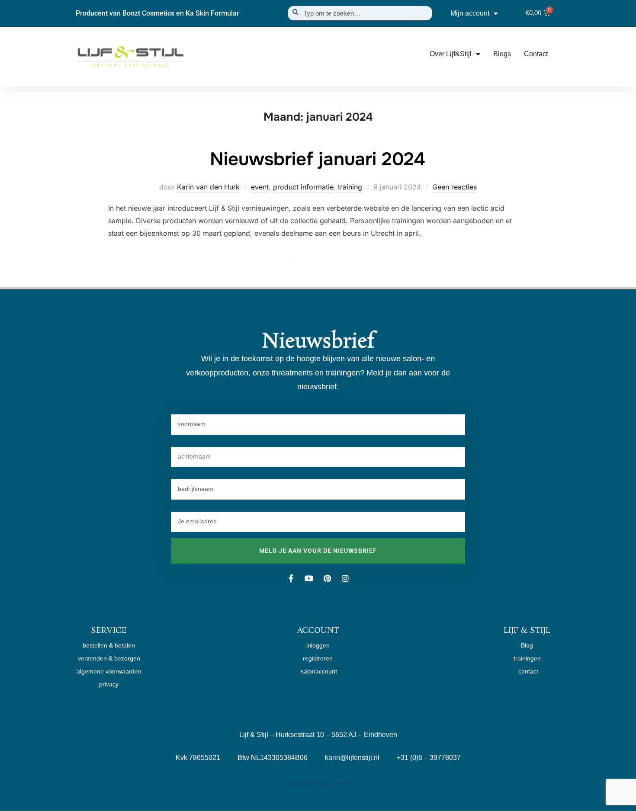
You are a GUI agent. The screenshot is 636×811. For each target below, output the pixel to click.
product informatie (303, 187)
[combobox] (360, 13)
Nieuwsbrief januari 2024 (317, 159)
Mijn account (469, 13)
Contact (536, 54)
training (350, 187)
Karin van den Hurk (208, 187)
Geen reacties (454, 187)
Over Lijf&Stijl (451, 54)
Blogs (502, 54)
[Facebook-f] (291, 578)
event (260, 187)
